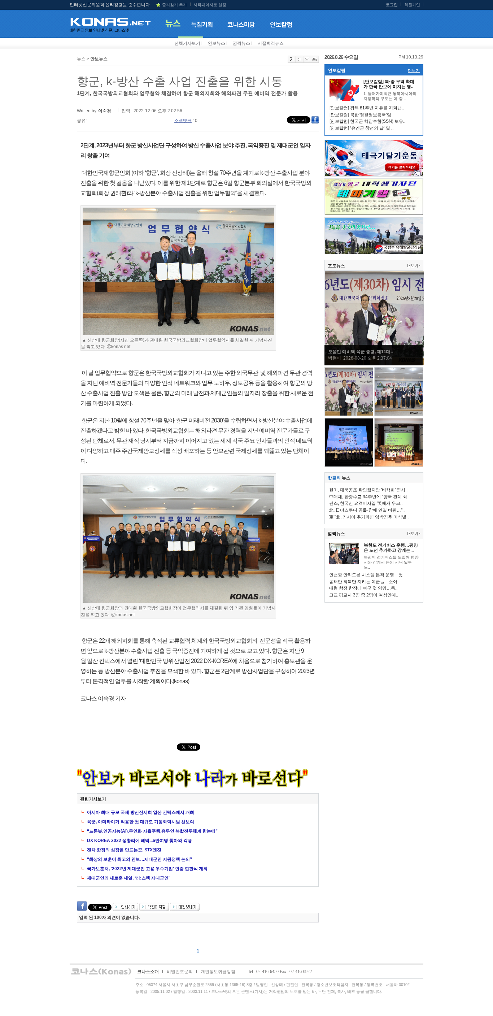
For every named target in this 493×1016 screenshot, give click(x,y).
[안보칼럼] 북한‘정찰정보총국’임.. (361, 114)
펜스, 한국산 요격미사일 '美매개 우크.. (365, 503)
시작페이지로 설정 (209, 5)
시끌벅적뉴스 (271, 43)
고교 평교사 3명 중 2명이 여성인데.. (363, 595)
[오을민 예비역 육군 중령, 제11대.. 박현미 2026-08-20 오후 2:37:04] (374, 363)
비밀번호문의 (180, 971)
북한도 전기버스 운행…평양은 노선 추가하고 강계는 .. (391, 548)
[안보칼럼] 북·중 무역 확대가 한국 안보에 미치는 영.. (388, 84)
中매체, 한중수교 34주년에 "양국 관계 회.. (369, 496)
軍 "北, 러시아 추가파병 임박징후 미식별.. (369, 517)
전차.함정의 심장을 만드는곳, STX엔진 (124, 849)
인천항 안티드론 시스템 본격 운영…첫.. (367, 574)
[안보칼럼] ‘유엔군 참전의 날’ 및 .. (361, 128)
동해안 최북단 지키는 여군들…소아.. (364, 581)
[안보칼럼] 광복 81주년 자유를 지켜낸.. (367, 107)
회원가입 (412, 5)
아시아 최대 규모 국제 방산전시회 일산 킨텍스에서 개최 (140, 812)
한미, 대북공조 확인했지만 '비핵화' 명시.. (368, 489)
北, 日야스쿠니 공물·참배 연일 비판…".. (367, 510)
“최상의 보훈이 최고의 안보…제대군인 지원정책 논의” (139, 859)
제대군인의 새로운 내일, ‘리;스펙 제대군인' (128, 878)
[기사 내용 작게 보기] (299, 61)
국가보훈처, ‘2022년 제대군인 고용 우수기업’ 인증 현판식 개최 (147, 868)
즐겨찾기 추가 (174, 5)
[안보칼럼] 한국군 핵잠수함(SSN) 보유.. (367, 121)
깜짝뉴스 (241, 43)
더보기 (414, 70)
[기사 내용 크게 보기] (292, 61)
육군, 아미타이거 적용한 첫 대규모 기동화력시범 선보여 (140, 821)
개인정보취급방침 (218, 971)
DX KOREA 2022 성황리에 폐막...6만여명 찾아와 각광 (139, 840)
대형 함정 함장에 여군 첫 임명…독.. (363, 588)
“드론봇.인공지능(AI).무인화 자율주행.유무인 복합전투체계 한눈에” (152, 831)
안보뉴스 (216, 43)
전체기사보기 (187, 43)
